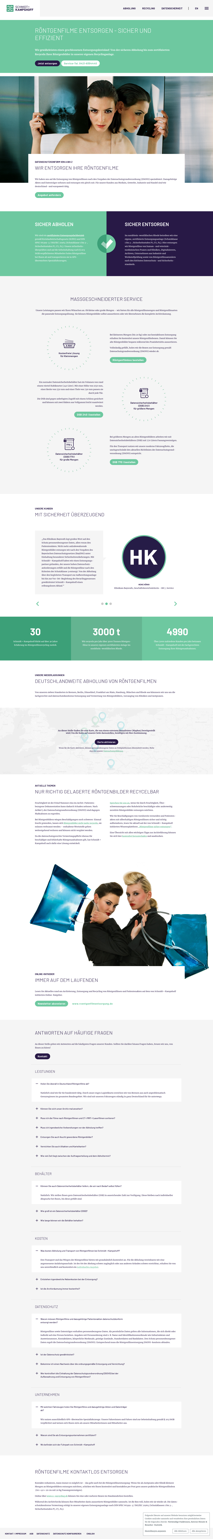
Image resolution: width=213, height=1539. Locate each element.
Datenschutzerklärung (113, 742)
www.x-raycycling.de (57, 1487)
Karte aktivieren (106, 733)
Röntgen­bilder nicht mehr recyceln (81, 814)
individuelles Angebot (87, 1258)
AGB (31, 1525)
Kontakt (42, 1047)
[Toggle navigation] (207, 8)
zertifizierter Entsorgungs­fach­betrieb (65, 235)
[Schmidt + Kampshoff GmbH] (20, 8)
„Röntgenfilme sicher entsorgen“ (155, 818)
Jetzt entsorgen (47, 63)
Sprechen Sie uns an (119, 794)
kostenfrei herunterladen (134, 827)
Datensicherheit (172, 8)
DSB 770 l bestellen (124, 462)
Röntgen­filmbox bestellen (128, 360)
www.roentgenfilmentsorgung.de (92, 994)
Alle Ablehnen (180, 1531)
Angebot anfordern (49, 195)
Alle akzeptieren (199, 1531)
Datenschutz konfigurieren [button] (67, 1525)
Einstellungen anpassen (155, 1531)
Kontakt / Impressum (15, 1525)
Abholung (129, 8)
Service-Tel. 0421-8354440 (80, 63)
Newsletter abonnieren (51, 994)
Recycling (148, 8)
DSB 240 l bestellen (88, 414)
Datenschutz (43, 1525)
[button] (37, 595)
